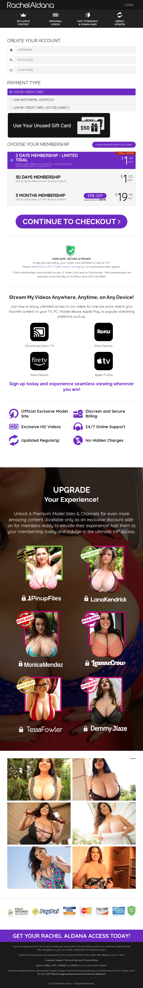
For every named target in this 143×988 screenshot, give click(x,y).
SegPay (79, 266)
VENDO (62, 965)
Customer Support (54, 960)
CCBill (57, 266)
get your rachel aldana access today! (71, 935)
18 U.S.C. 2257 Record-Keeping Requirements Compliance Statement (71, 974)
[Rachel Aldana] (30, 5)
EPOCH (41, 266)
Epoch (39, 965)
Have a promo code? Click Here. (114, 144)
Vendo (66, 266)
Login (128, 5)
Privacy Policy (91, 960)
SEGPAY (75, 965)
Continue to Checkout (70, 221)
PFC (49, 266)
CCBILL (47, 965)
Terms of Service (73, 960)
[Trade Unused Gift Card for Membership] (60, 124)
